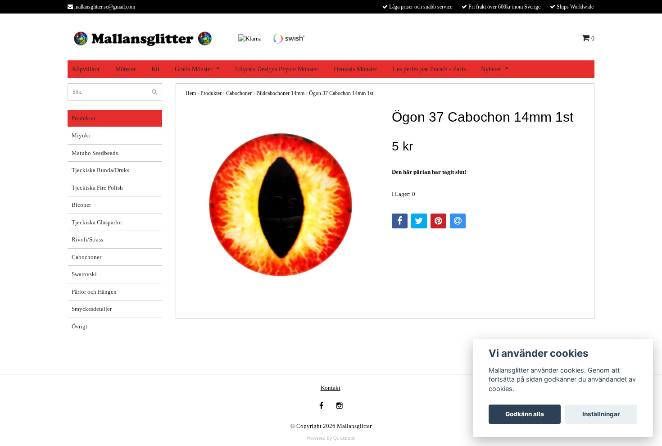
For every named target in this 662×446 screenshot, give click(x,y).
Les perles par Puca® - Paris (429, 69)
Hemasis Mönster (355, 69)
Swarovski (84, 274)
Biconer (81, 204)
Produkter (83, 118)
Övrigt (79, 326)
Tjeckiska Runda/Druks (100, 170)
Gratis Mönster (194, 69)
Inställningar (601, 414)
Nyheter (491, 69)
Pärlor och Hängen (94, 291)
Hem (191, 93)
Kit (155, 69)
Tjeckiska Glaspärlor (97, 222)
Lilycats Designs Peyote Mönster (276, 69)
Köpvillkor (86, 69)
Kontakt (330, 387)
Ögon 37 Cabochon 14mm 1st (341, 93)
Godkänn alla (524, 414)
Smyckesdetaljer (92, 308)
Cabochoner (86, 257)
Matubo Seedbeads (95, 153)
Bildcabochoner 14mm (280, 93)
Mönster (125, 69)
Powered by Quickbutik (331, 438)
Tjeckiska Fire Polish (97, 187)
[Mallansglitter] (143, 37)
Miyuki (81, 135)
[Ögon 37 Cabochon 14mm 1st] (282, 205)
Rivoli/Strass (87, 239)
